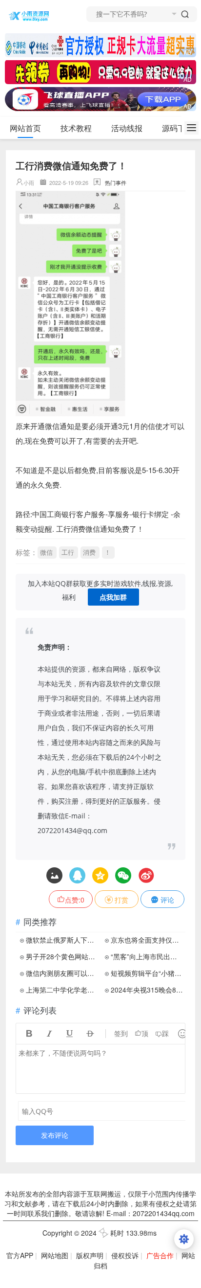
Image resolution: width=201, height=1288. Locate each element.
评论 (166, 899)
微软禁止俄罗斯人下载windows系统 (62, 940)
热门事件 (115, 182)
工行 (67, 552)
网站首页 (25, 128)
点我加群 (113, 597)
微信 (46, 552)
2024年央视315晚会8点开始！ (147, 989)
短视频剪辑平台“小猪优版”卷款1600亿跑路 (147, 973)
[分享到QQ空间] (77, 875)
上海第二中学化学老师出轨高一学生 (62, 989)
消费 (89, 552)
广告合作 (160, 1255)
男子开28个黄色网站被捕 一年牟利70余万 (62, 956)
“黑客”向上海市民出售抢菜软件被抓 (147, 956)
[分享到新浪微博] (146, 875)
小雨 (28, 182)
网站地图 (54, 1255)
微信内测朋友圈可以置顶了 (62, 973)
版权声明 (89, 1255)
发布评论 (54, 1135)
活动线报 (126, 128)
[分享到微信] (123, 875)
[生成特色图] (54, 875)
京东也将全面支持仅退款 (147, 940)
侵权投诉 (125, 1255)
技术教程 (76, 128)
